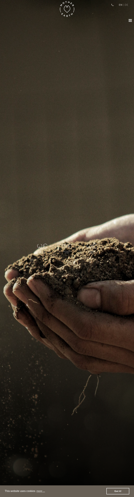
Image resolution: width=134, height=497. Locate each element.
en (120, 4)
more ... (40, 491)
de (126, 4)
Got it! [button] (117, 491)
